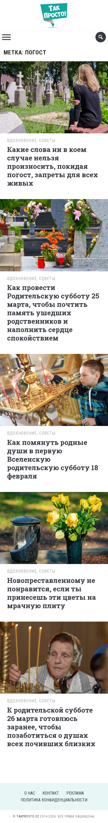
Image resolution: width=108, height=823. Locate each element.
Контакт (50, 793)
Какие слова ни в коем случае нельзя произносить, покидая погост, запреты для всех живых (52, 166)
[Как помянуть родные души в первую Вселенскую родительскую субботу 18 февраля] (54, 389)
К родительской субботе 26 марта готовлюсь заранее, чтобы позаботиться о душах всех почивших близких (51, 726)
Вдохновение (22, 140)
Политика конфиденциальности (54, 799)
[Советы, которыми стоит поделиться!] (54, 12)
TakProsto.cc (28, 816)
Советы (47, 140)
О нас (29, 793)
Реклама (75, 793)
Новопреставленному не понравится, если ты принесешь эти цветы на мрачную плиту (51, 593)
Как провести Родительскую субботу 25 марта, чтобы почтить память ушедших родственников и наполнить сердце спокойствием (53, 312)
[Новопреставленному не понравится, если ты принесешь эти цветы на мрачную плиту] (54, 527)
